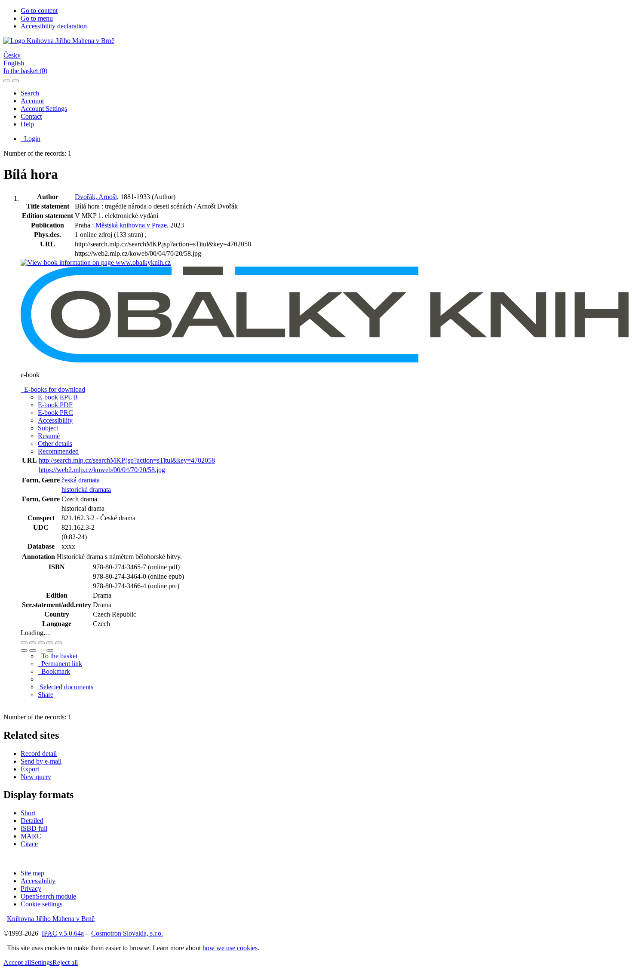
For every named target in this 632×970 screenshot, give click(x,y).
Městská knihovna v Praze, (132, 225)
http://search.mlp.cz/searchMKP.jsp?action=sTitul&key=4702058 (127, 460)
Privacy (31, 888)
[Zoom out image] (32, 643)
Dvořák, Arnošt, (97, 196)
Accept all (17, 962)
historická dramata (86, 489)
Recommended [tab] (58, 451)
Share (45, 694)
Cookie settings (41, 904)
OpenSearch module (48, 896)
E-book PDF (55, 404)
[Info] (58, 643)
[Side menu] (6, 81)
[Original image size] (41, 643)
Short (28, 813)
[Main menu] (15, 81)
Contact (31, 116)
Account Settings (44, 108)
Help (27, 124)
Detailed (32, 820)
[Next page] (49, 650)
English (13, 63)
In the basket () (25, 70)
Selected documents (65, 687)
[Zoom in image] (24, 643)
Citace (29, 843)
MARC (31, 836)
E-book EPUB (58, 397)
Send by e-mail (41, 761)
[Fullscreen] (49, 643)
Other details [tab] (55, 443)
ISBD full (34, 828)
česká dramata (80, 480)
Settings (41, 962)
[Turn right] (32, 650)
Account (32, 100)
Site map (32, 873)
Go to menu (37, 18)
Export (30, 769)
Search (30, 93)
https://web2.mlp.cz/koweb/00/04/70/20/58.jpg (102, 469)
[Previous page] (41, 650)
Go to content (39, 10)
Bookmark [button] (54, 671)
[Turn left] (24, 650)
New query (36, 776)
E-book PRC (55, 412)
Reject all (65, 962)
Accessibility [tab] (55, 420)
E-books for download (53, 389)
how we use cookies (230, 948)
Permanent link (60, 663)
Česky (12, 55)
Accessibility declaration (54, 26)
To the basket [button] (57, 656)
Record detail (39, 753)
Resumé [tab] (49, 435)
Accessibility (38, 880)
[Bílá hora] (96, 262)
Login (30, 138)
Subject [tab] (48, 428)
